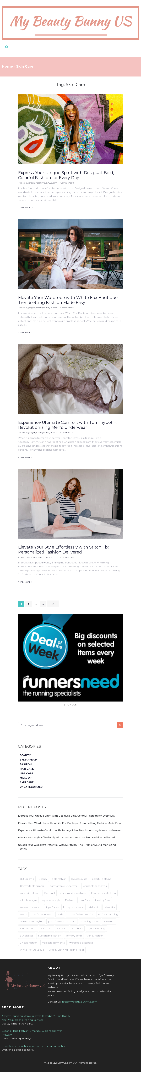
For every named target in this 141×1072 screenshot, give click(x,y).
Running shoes (90, 921)
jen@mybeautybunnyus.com (42, 182)
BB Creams (27, 878)
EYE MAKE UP (28, 759)
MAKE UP (25, 777)
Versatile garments (53, 942)
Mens (23, 914)
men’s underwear (41, 914)
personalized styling (32, 921)
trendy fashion (95, 935)
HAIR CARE (27, 768)
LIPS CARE (26, 773)
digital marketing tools (72, 892)
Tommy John (74, 935)
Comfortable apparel (32, 885)
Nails (60, 914)
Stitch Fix (77, 928)
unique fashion (28, 942)
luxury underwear (73, 907)
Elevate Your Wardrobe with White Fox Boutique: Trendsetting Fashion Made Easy (68, 300)
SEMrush (109, 921)
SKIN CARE (27, 782)
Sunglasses (26, 935)
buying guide (79, 878)
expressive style (51, 900)
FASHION (26, 764)
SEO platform (28, 928)
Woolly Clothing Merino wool (66, 949)
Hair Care (84, 900)
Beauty (43, 878)
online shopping (108, 914)
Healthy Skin (102, 900)
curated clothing (29, 892)
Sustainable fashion (49, 935)
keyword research (30, 907)
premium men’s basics (62, 921)
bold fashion (59, 878)
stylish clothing (96, 928)
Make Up (94, 907)
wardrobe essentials (81, 942)
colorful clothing (101, 878)
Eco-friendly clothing (103, 892)
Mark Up (109, 907)
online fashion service (80, 914)
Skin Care (46, 928)
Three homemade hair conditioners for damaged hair (34, 1045)
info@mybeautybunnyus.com (79, 1001)
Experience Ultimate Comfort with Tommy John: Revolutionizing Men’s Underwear (67, 425)
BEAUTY (25, 755)
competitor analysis (95, 885)
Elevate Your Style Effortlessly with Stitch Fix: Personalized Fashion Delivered (63, 550)
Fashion (69, 900)
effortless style (28, 900)
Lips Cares (52, 907)
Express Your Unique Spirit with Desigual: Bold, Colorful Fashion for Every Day (66, 175)
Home (7, 66)
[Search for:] (66, 725)
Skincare (62, 928)
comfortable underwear (64, 885)
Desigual (49, 892)
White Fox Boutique (32, 949)
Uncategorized (31, 786)
